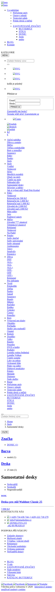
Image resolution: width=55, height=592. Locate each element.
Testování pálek (20, 18)
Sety (9, 214)
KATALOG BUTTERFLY (20, 577)
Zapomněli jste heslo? (17, 111)
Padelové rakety (14, 217)
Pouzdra (11, 344)
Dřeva (10, 257)
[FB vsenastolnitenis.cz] (7, 584)
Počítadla (11, 326)
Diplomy (11, 376)
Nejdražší (11, 487)
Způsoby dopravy (15, 535)
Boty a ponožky (14, 150)
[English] (11, 124)
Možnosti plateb (14, 538)
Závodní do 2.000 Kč (17, 206)
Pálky (9, 155)
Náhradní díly (13, 182)
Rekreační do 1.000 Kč (18, 201)
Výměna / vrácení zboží (18, 541)
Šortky (10, 158)
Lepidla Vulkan (14, 355)
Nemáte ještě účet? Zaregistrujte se (23, 114)
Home (10, 421)
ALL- (9, 262)
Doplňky (11, 336)
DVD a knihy (13, 347)
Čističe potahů (13, 358)
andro (21, 39)
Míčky (10, 145)
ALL (9, 264)
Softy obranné (13, 243)
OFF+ (10, 275)
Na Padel (11, 233)
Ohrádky (11, 323)
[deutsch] (11, 126)
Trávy (9, 249)
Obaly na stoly (14, 177)
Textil (9, 283)
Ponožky (11, 315)
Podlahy (11, 350)
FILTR (4, 432)
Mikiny (10, 302)
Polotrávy (11, 254)
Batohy (10, 342)
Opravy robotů (20, 15)
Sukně (10, 294)
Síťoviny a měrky (15, 187)
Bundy (10, 299)
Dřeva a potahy (14, 142)
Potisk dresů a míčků (22, 21)
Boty (9, 318)
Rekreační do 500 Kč (17, 198)
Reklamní (11, 227)
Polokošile (12, 286)
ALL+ (10, 267)
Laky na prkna (14, 360)
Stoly (9, 161)
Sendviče (11, 251)
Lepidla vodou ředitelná (18, 352)
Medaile (11, 374)
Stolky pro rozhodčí (16, 328)
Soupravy (11, 153)
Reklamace (12, 543)
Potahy (10, 235)
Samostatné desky (15, 185)
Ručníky (11, 304)
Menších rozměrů (15, 174)
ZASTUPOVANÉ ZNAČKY (27, 26)
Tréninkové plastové (16, 225)
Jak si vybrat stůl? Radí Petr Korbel (23, 190)
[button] (30, 68)
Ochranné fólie (14, 363)
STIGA (22, 31)
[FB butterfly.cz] (19, 584)
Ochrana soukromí (15, 549)
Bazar (9, 382)
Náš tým (11, 575)
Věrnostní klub (14, 572)
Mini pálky (12, 211)
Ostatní (10, 331)
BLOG (10, 42)
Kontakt (11, 44)
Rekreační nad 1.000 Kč (18, 203)
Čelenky (11, 310)
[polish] (11, 129)
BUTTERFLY (25, 28)
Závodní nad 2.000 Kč (17, 209)
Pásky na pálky (14, 366)
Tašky (10, 339)
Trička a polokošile (16, 147)
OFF (9, 272)
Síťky (9, 171)
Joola (21, 36)
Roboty (10, 334)
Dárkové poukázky (16, 368)
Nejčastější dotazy (15, 551)
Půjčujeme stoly (20, 13)
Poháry (10, 371)
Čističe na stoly (14, 179)
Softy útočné (13, 238)
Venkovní (11, 169)
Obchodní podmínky (16, 546)
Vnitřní (10, 166)
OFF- (9, 270)
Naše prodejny (14, 569)
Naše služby (12, 379)
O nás (9, 564)
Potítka (10, 307)
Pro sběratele (13, 280)
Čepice (10, 312)
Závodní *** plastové (17, 222)
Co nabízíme (13, 10)
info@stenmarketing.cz (20, 520)
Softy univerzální (15, 241)
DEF (9, 259)
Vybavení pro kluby (16, 320)
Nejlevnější (12, 484)
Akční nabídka (14, 139)
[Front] (4, 2)
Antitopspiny (13, 246)
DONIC (22, 34)
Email (12, 100)
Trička (10, 288)
